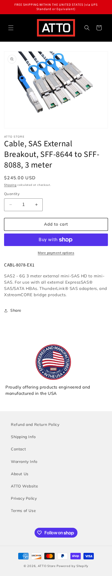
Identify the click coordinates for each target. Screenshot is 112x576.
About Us (20, 473)
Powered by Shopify (72, 566)
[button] (11, 28)
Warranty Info (24, 461)
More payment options (56, 253)
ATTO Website (24, 486)
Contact (18, 449)
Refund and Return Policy (35, 424)
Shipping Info (23, 436)
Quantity (12, 194)
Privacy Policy (24, 498)
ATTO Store (47, 566)
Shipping (10, 185)
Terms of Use (23, 510)
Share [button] (15, 310)
